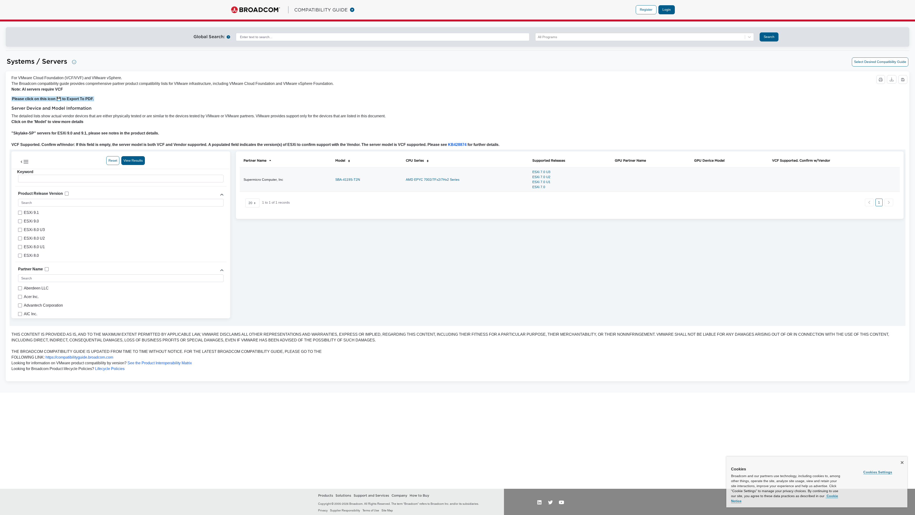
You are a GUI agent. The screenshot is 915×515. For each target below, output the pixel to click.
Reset (112, 160)
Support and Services (371, 495)
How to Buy (419, 495)
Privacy (323, 510)
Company (399, 495)
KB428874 (457, 145)
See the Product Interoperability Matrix (159, 363)
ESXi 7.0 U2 (541, 177)
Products (325, 495)
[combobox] (382, 37)
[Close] (902, 462)
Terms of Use (370, 510)
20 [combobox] (251, 203)
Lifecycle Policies (110, 369)
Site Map (387, 510)
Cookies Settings (877, 472)
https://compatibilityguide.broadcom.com (79, 357)
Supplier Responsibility (345, 510)
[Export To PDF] (902, 79)
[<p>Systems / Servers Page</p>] (74, 62)
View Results (133, 160)
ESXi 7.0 (538, 187)
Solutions (343, 495)
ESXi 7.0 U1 (541, 182)
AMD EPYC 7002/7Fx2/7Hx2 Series (432, 179)
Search (769, 37)
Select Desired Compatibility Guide (880, 62)
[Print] (880, 79)
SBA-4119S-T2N (347, 179)
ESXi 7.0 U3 (541, 172)
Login (666, 9)
